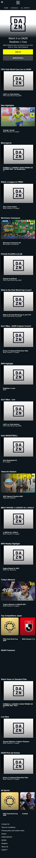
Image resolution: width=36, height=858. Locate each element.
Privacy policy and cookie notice (13, 830)
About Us (5, 846)
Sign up (18, 52)
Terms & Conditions (8, 827)
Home (6, 8)
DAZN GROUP (7, 837)
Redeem (5, 843)
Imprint (4, 834)
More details (18, 58)
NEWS (4, 840)
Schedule (14, 8)
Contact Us (5, 824)
